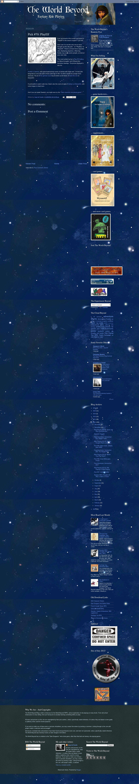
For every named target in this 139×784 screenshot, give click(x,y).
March (97, 500)
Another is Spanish (33, 71)
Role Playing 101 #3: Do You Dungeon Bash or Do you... (103, 442)
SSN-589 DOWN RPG (97, 608)
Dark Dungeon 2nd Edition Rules (100, 603)
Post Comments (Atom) (41, 167)
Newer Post (30, 164)
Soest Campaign (105, 335)
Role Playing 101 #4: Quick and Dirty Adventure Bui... (103, 430)
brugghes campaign (107, 321)
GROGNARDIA (97, 377)
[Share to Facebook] (73, 97)
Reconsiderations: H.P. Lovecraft (107, 379)
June (96, 491)
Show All (111, 399)
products (101, 331)
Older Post (82, 164)
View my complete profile (63, 765)
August (97, 486)
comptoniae (110, 323)
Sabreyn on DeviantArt (74, 84)
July (96, 488)
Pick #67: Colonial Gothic (101, 472)
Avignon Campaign (96, 321)
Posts (29, 745)
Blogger (78, 770)
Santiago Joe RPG (96, 615)
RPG (96, 335)
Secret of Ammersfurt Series (99, 618)
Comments (31, 748)
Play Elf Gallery (79, 59)
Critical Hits (96, 392)
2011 (94, 422)
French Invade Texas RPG (99, 606)
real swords (100, 333)
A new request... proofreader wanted (104, 519)
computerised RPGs (97, 325)
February (97, 503)
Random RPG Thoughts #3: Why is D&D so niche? (102, 475)
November (98, 427)
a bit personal (96, 316)
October (97, 480)
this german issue (45, 75)
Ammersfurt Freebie (104, 319)
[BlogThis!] (69, 97)
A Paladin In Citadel (99, 363)
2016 (94, 408)
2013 (94, 416)
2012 (94, 419)
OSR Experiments (107, 329)
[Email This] (67, 97)
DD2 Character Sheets (97, 601)
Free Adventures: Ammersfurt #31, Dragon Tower (102, 437)
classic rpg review (97, 323)
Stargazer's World (98, 346)
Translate (105, 307)
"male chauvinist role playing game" (71, 92)
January (97, 505)
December (98, 424)
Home (56, 164)
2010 (94, 509)
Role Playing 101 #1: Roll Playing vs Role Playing (102, 468)
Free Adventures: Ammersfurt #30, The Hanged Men (102, 450)
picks (93, 331)
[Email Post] (63, 97)
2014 (94, 413)
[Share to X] (71, 97)
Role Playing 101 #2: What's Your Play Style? (102, 455)
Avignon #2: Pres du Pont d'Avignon (105, 36)
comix (105, 323)
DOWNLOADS (100, 327)
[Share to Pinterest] (75, 97)
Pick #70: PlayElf (99, 434)
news (98, 329)
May (96, 494)
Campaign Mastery (99, 354)
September (98, 483)
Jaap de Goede (72, 745)
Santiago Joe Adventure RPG (103, 565)
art (112, 319)
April (96, 497)
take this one (74, 75)
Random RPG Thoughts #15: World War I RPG (105, 551)
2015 (94, 411)
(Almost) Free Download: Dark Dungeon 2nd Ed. (104, 535)
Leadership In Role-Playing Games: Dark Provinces (105, 367)
